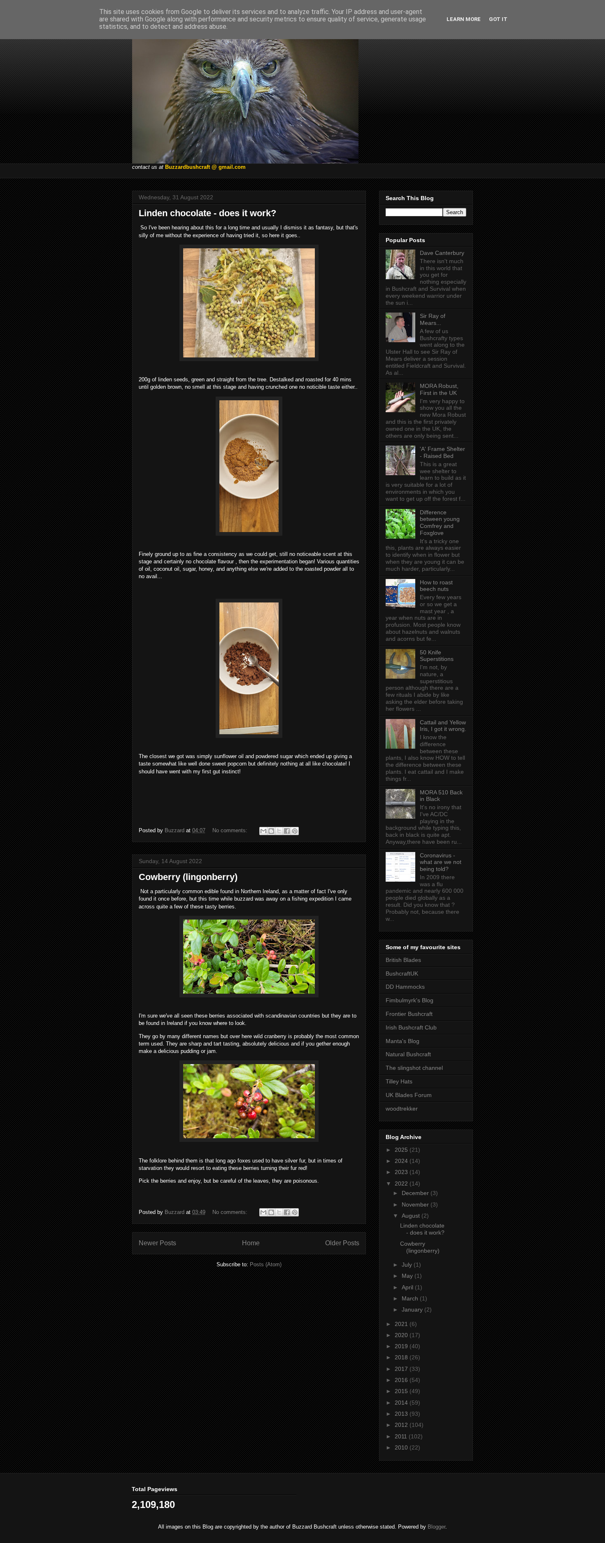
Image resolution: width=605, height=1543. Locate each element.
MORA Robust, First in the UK (439, 389)
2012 (402, 1425)
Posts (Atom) (266, 1264)
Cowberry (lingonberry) (188, 877)
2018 (402, 1357)
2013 (402, 1413)
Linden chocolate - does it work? (207, 213)
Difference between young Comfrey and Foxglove (440, 522)
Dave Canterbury (442, 253)
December (416, 1193)
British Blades (403, 960)
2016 (402, 1380)
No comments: (230, 830)
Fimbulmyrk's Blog (409, 1000)
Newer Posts (157, 1243)
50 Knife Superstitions (437, 656)
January (413, 1309)
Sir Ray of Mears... (432, 319)
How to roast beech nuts (436, 586)
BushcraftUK (402, 973)
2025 (402, 1149)
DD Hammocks (405, 986)
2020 (402, 1335)
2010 (402, 1447)
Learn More (464, 19)
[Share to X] (279, 831)
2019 (402, 1346)
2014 (402, 1402)
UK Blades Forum (409, 1095)
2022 (402, 1183)
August (411, 1215)
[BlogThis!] (271, 831)
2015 (402, 1391)
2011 (402, 1436)
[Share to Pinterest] (295, 831)
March (411, 1298)
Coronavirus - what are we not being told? (440, 862)
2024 (402, 1161)
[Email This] (263, 831)
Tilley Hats (399, 1081)
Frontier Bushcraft (409, 1014)
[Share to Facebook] (287, 831)
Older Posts (342, 1243)
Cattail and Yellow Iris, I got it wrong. (443, 726)
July (408, 1264)
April (408, 1287)
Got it (498, 19)
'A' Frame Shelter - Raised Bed (442, 452)
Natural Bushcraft (408, 1054)
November (416, 1204)
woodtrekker (402, 1108)
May (408, 1275)
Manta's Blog (402, 1041)
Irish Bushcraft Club (411, 1027)
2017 (402, 1369)
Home (251, 1243)
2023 (402, 1172)
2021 (402, 1324)
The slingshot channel (414, 1067)
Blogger (436, 1527)
